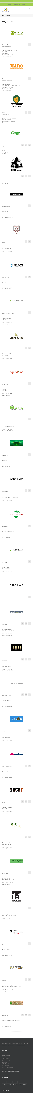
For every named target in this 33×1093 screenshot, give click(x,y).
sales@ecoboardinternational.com (22, 1)
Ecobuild (27, 1082)
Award (4, 1082)
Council (15, 1082)
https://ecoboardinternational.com (12, 1071)
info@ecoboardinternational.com (12, 1070)
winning (24, 1084)
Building (9, 1082)
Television (15, 1084)
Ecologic (5, 1084)
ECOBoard (21, 1082)
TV (20, 1084)
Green (10, 1084)
